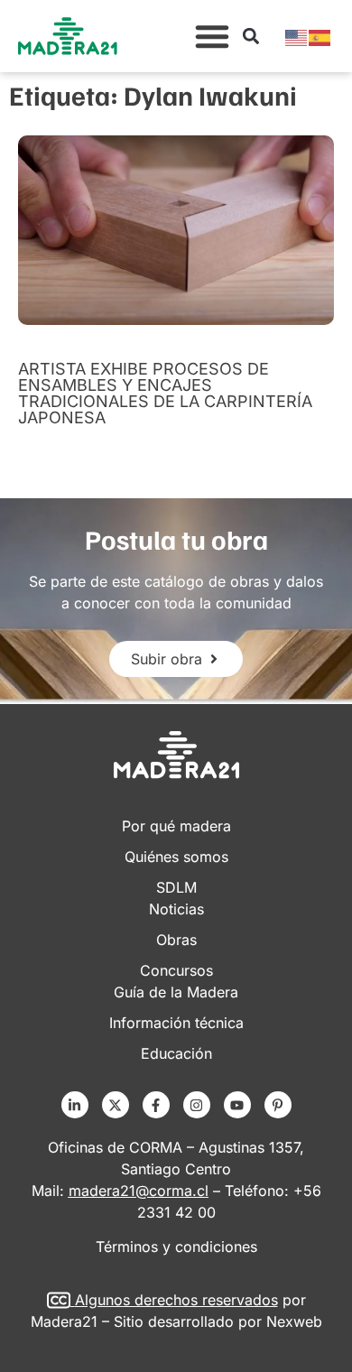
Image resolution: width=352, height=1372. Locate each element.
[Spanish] (320, 36)
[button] (212, 36)
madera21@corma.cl (138, 1191)
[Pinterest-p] (278, 1104)
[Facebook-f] (156, 1104)
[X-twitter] (115, 1104)
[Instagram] (196, 1104)
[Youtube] (237, 1104)
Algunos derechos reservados (176, 1300)
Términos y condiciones (176, 1247)
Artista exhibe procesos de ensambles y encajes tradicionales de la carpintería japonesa (165, 393)
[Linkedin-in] (74, 1104)
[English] (297, 36)
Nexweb (294, 1321)
